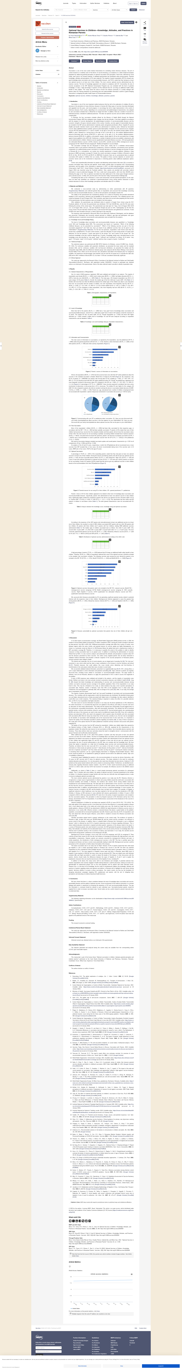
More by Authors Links (42, 61)
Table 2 (90, 318)
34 (75, 815)
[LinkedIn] (76, 1221)
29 (132, 791)
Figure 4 (128, 558)
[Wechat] (83, 1221)
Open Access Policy (78, 1345)
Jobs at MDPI (76, 1349)
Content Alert (142, 1328)
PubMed (115, 982)
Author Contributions (42, 100)
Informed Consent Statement (44, 106)
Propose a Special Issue (47, 37)
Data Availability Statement (44, 108)
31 (94, 795)
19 (127, 680)
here (77, 1256)
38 (75, 855)
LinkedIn (132, 1340)
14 (90, 644)
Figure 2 (118, 376)
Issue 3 (57, 15)
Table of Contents (41, 83)
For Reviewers (96, 1343)
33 (103, 812)
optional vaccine (80, 95)
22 (132, 687)
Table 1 (97, 278)
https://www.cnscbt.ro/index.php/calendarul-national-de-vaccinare (102, 987)
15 (95, 648)
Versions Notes (113, 61)
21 (77, 687)
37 (110, 853)
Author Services (95, 3)
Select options (40, 1348)
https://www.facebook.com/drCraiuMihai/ (112, 168)
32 (85, 810)
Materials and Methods (43, 90)
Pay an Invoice (77, 1343)
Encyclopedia (114, 1351)
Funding (39, 102)
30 (92, 795)
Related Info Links (41, 57)
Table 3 (95, 501)
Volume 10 (51, 15)
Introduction (40, 88)
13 (123, 251)
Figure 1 (106, 343)
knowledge (94, 95)
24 (70, 712)
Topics (74, 3)
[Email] (70, 1221)
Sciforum (113, 1340)
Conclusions (40, 96)
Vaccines (44, 15)
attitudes (101, 95)
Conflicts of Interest (42, 112)
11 (124, 162)
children (88, 95)
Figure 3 (103, 463)
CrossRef (81, 978)
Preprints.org (114, 1345)
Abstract (39, 86)
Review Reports (100, 61)
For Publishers (96, 1349)
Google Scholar (96, 982)
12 (126, 175)
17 (71, 665)
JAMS (112, 1354)
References (40, 114)
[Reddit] (86, 1221)
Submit (143, 3)
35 (129, 827)
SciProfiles (114, 1349)
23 (114, 689)
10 (71, 160)
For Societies (95, 1351)
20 (129, 680)
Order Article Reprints (127, 22)
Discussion (40, 94)
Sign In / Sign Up (133, 3)
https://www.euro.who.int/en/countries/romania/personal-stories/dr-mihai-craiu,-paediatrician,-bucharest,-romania (103, 1083)
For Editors (95, 1345)
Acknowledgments (41, 110)
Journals (65, 3)
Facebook (132, 1343)
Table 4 (79, 528)
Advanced (141, 10)
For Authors (95, 1340)
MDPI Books (114, 1343)
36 (113, 842)
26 (115, 719)
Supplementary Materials (43, 98)
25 (71, 712)
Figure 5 (71, 602)
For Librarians (96, 1347)
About (114, 3)
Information (83, 3)
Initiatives (106, 3)
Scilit (86, 978)
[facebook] (80, 1221)
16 (123, 661)
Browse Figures (87, 61)
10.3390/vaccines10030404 (68, 15)
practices (107, 95)
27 (132, 761)
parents (112, 95)
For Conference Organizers (99, 1354)
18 (110, 670)
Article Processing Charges (80, 1340)
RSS (136, 1328)
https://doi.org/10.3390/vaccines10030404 (96, 51)
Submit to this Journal (47, 29)
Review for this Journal (47, 33)
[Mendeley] (89, 1221)
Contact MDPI (77, 1347)
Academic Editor (41, 46)
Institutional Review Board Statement (46, 104)
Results (39, 92)
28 (70, 768)
